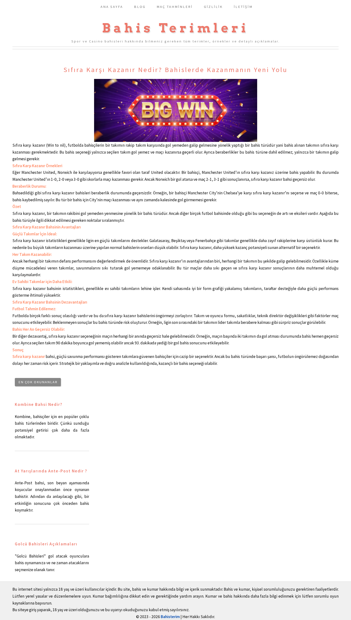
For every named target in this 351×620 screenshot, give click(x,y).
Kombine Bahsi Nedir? (39, 404)
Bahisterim (171, 616)
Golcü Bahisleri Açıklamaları (46, 544)
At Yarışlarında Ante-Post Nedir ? (51, 471)
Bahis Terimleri (175, 28)
